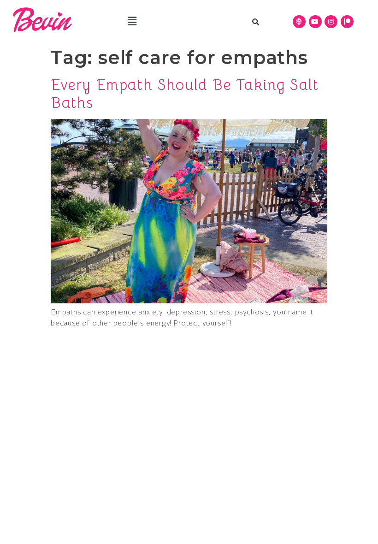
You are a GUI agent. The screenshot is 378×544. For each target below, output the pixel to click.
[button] (132, 21)
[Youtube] (315, 21)
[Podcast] (299, 21)
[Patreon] (347, 21)
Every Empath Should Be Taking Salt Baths (185, 94)
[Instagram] (331, 21)
